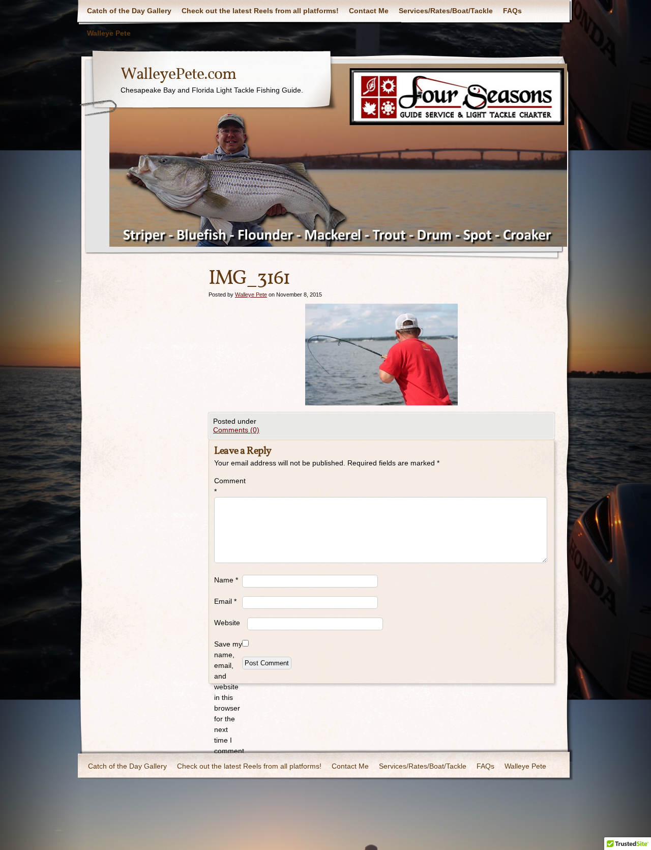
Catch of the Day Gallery (129, 11)
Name (226, 580)
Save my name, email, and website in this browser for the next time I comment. (228, 697)
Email (225, 601)
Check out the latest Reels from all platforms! (260, 11)
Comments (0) (236, 430)
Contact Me (369, 11)
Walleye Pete (109, 33)
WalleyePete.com (178, 75)
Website (227, 623)
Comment (228, 486)
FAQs (512, 11)
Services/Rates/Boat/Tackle (446, 11)
